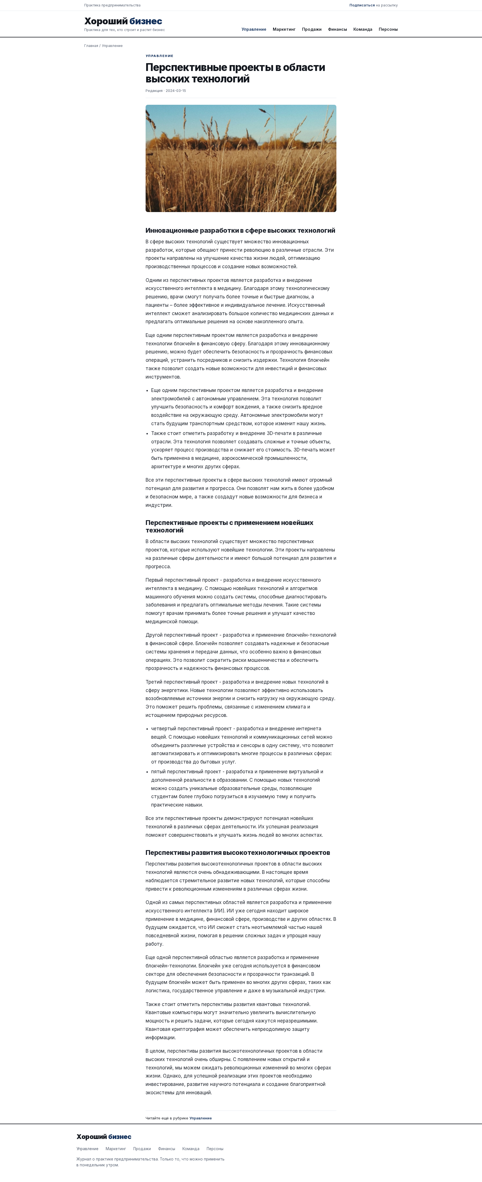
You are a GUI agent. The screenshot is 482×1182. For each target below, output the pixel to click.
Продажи (312, 29)
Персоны (388, 29)
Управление (254, 29)
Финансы (337, 29)
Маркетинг (284, 29)
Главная (91, 46)
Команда (362, 29)
